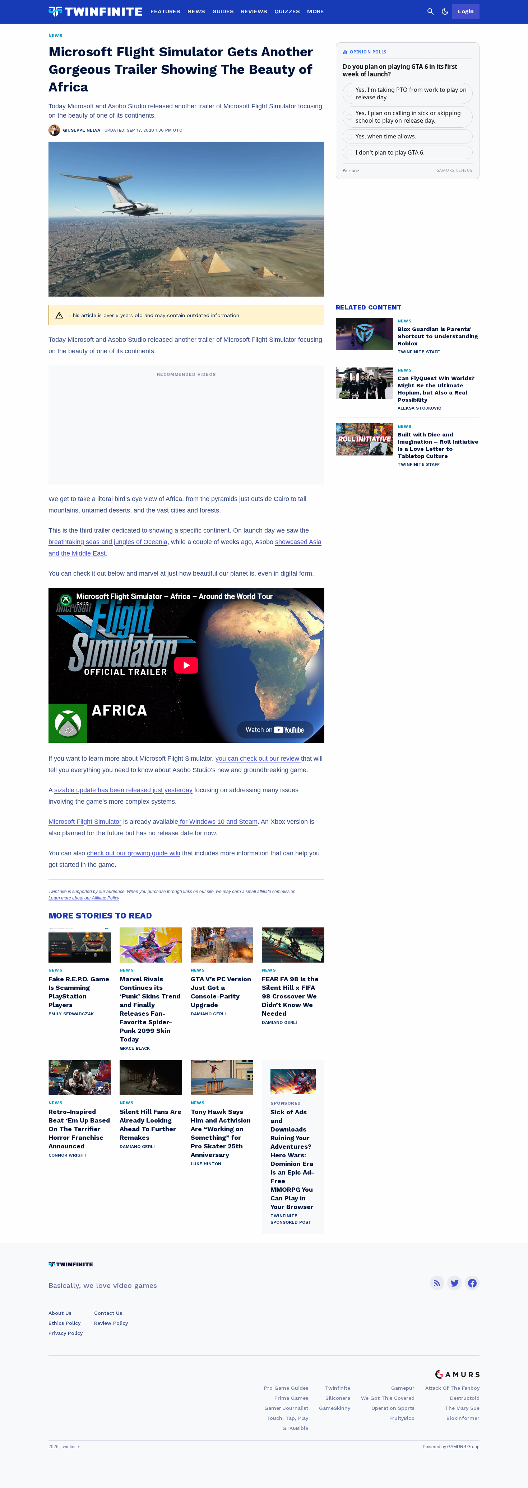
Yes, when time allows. (386, 136)
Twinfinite (337, 1388)
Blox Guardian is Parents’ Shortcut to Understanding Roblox (438, 336)
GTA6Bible (295, 1428)
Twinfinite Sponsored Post (290, 1219)
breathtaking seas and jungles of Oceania (107, 541)
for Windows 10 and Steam (218, 821)
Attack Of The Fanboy (452, 1388)
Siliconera (337, 1398)
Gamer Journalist (286, 1408)
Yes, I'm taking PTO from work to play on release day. (411, 93)
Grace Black (135, 1048)
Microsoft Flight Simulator (84, 821)
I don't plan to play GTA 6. (390, 152)
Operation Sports (392, 1408)
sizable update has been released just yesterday (123, 790)
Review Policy (111, 1323)
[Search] (430, 11)
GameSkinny (334, 1408)
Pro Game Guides (286, 1388)
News (196, 11)
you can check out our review (258, 758)
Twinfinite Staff (419, 351)
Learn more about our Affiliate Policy (83, 898)
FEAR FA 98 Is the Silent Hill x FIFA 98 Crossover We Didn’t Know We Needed (290, 996)
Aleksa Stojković (419, 408)
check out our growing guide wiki (133, 853)
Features (165, 11)
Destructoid (465, 1398)
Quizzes (287, 11)
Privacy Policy (65, 1333)
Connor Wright (67, 1155)
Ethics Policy (64, 1323)
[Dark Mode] (445, 11)
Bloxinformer (463, 1418)
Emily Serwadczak (71, 1013)
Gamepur (402, 1388)
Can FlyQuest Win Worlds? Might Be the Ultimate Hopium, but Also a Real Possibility (436, 389)
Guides (223, 11)
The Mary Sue (462, 1408)
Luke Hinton (206, 1163)
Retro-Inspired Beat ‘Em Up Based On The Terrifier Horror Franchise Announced (79, 1129)
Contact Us (108, 1313)
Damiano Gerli (208, 1013)
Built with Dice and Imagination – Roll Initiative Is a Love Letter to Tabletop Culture (438, 445)
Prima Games (291, 1398)
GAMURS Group (463, 1446)
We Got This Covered (387, 1398)
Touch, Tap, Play (287, 1418)
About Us (59, 1313)
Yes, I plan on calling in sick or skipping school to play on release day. (408, 116)
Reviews (254, 11)
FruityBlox (401, 1418)
